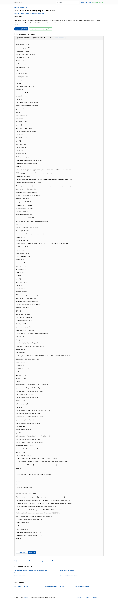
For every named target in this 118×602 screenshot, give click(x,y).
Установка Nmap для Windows (69, 576)
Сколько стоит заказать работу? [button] (40, 29)
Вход (82, 2)
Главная (16, 7)
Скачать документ (60, 38)
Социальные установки (82, 586)
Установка (17, 573)
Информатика (23, 7)
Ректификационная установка (54, 586)
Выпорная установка (21, 576)
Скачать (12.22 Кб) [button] (21, 29)
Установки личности (66, 573)
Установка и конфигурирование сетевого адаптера (30, 570)
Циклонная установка (67, 570)
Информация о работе (34, 561)
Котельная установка (21, 586)
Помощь (88, 2)
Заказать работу (97, 2)
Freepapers (25, 597)
